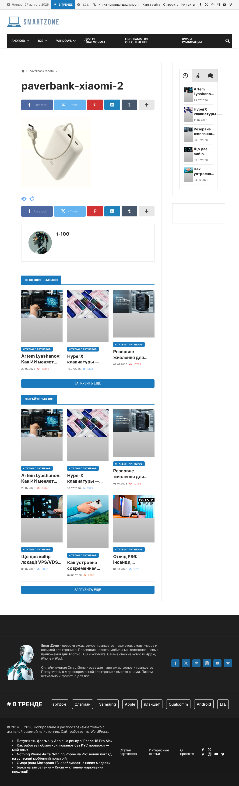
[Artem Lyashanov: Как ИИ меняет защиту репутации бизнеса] (42, 316)
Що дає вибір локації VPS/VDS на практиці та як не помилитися (40, 559)
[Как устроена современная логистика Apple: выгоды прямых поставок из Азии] (88, 522)
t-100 (62, 234)
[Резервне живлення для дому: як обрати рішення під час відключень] (134, 313)
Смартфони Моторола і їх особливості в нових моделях (63, 763)
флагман (76, 704)
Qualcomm (171, 704)
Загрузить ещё (87, 383)
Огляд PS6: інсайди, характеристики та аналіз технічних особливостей (131, 559)
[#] (200, 4)
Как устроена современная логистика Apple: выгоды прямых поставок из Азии (86, 565)
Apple (123, 704)
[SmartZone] (33, 22)
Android (197, 704)
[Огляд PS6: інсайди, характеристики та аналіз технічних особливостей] (134, 518)
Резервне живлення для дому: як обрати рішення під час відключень (131, 354)
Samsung (100, 704)
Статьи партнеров (37, 349)
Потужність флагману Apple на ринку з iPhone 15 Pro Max (64, 741)
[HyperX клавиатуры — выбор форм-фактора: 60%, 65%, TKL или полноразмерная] (88, 316)
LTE (216, 704)
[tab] (185, 75)
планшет (145, 704)
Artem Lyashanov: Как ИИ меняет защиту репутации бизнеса (41, 359)
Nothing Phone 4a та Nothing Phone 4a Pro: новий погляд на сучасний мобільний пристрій (62, 756)
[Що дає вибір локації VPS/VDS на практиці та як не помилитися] (42, 518)
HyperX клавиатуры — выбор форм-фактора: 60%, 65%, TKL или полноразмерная (86, 359)
